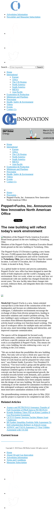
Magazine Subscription (17, 462)
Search (40, 67)
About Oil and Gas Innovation (20, 455)
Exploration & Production (18, 94)
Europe (15, 77)
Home (9, 72)
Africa (15, 79)
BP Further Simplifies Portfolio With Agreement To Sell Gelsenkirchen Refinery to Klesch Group (29, 423)
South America (18, 87)
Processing (11, 99)
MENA (15, 89)
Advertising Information (17, 14)
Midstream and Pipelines (17, 97)
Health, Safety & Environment (20, 102)
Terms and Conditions (16, 460)
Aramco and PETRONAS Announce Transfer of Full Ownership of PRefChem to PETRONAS (28, 408)
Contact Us (11, 109)
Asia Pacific (17, 92)
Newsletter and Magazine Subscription (23, 17)
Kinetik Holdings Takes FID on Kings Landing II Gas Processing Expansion (28, 413)
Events (10, 107)
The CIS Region (19, 82)
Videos (10, 104)
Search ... (5, 67)
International (12, 74)
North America (18, 84)
